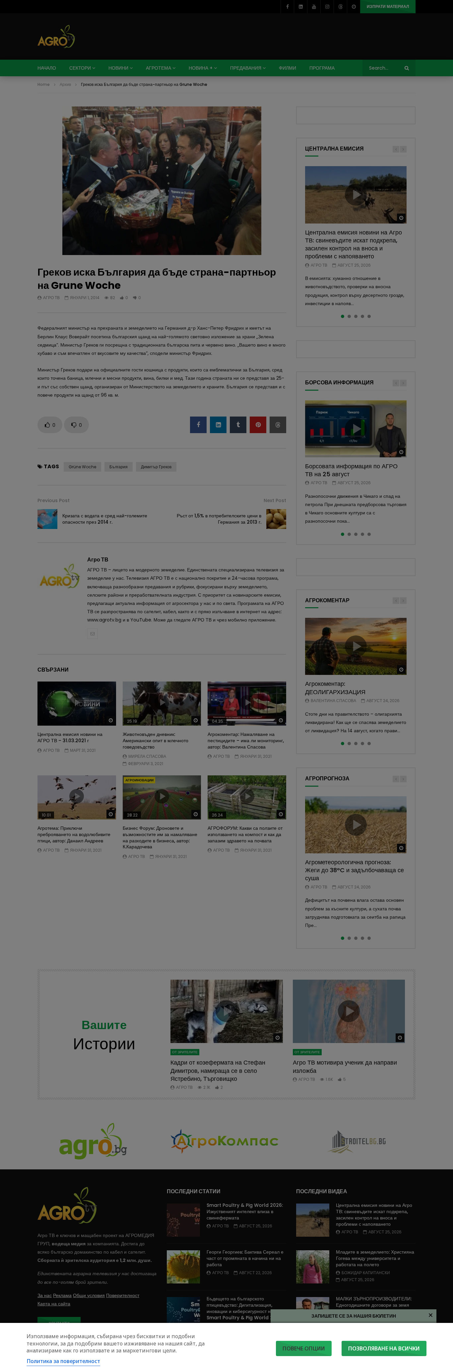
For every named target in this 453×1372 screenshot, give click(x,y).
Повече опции (304, 1348)
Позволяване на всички (384, 1348)
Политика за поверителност (63, 1361)
